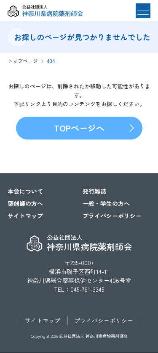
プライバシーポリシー (112, 215)
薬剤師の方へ (25, 203)
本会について (25, 191)
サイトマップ (25, 215)
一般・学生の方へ (106, 203)
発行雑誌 (94, 191)
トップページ (23, 60)
